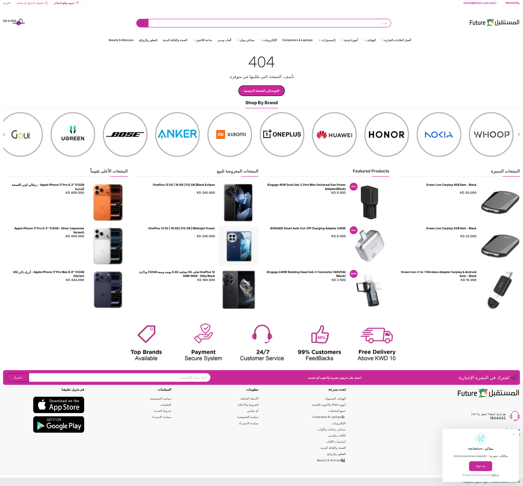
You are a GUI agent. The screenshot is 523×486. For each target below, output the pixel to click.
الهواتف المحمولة (335, 398)
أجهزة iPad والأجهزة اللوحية (329, 404)
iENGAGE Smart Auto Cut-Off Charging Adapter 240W (308, 228)
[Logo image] (497, 134)
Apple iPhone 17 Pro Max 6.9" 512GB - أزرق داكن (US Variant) (48, 274)
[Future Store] (494, 21)
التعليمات (165, 404)
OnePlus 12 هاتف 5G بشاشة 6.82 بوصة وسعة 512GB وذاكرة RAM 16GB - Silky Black (177, 274)
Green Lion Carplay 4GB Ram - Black (451, 184)
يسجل (20, 2)
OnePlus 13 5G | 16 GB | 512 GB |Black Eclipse (184, 184)
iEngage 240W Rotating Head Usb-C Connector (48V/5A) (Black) (306, 274)
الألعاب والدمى (337, 435)
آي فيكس (252, 410)
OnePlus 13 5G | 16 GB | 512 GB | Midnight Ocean (181, 228)
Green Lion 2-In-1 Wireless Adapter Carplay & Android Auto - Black (438, 274)
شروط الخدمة (162, 410)
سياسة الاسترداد (248, 423)
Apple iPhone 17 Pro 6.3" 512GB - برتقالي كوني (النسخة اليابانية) (48, 186)
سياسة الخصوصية (247, 417)
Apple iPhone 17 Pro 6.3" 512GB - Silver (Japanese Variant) (49, 230)
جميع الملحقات (337, 410)
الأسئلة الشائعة (249, 398)
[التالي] (519, 134)
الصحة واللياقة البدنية (333, 447)
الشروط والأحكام (248, 404)
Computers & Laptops (327, 417)
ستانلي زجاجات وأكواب (332, 429)
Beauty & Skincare (329, 460)
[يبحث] (142, 23)
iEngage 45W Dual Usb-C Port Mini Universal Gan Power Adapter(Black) (306, 186)
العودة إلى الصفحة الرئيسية (261, 91)
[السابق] (4, 134)
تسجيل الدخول (35, 2)
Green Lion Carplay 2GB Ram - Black (451, 228)
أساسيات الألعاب (336, 441)
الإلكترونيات (339, 423)
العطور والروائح (336, 454)
